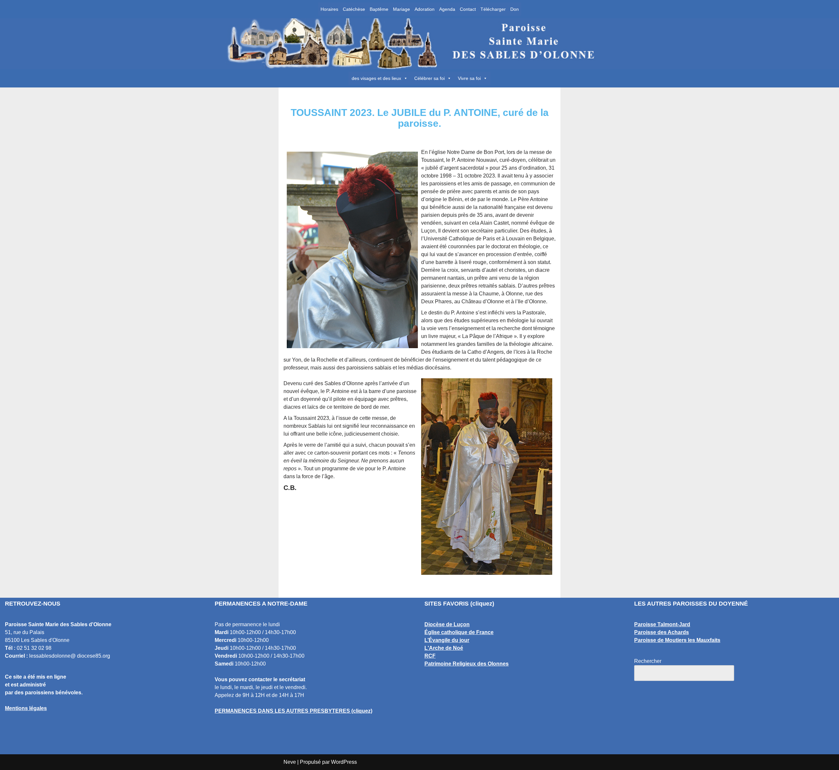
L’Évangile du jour (446, 640)
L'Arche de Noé (443, 648)
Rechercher (647, 661)
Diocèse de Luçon (447, 624)
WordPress (344, 762)
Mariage (401, 9)
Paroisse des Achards (661, 632)
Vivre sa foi (469, 78)
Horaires (329, 9)
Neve (289, 762)
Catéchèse (354, 9)
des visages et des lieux (376, 78)
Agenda (447, 9)
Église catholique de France (459, 632)
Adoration (425, 9)
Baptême (379, 9)
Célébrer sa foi (429, 78)
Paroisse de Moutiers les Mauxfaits (677, 640)
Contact (468, 9)
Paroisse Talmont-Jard (662, 624)
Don (514, 9)
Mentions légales (26, 708)
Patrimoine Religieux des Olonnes (466, 664)
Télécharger (493, 9)
